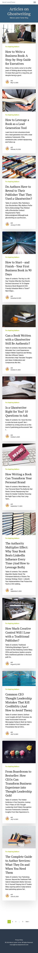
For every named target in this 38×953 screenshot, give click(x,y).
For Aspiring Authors (12, 46)
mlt (12, 81)
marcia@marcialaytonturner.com (19, 944)
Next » (27, 921)
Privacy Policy (19, 940)
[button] (35, 2)
